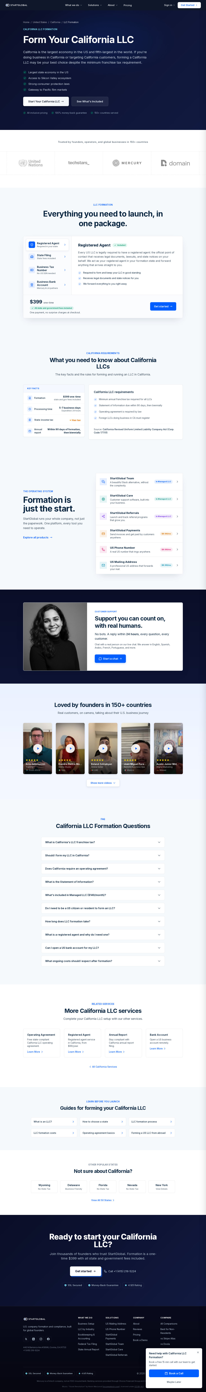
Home (26, 22)
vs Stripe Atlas (167, 1338)
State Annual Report (88, 1349)
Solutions (93, 5)
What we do (72, 5)
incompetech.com (111, 1386)
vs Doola (165, 1344)
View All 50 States (101, 1200)
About (111, 5)
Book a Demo (140, 1340)
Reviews (137, 1329)
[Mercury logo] (127, 163)
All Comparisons (168, 1323)
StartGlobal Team (115, 1344)
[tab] (47, 245)
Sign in (168, 5)
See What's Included (90, 101)
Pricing (128, 5)
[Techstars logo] (79, 163)
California (55, 22)
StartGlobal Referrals (116, 1355)
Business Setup (86, 1323)
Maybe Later (174, 1382)
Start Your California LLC (44, 101)
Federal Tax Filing (87, 1344)
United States (40, 22)
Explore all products (35, 537)
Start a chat (110, 658)
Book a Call (176, 1373)
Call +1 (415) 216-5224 (122, 1271)
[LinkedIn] (33, 1339)
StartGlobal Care (114, 1349)
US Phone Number (115, 1329)
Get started (161, 306)
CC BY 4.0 (139, 1386)
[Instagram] (41, 1339)
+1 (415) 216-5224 (31, 1350)
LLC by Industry (86, 1329)
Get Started (187, 5)
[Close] (198, 1352)
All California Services (104, 1066)
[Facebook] (48, 1339)
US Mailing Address (116, 1323)
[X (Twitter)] (26, 1339)
